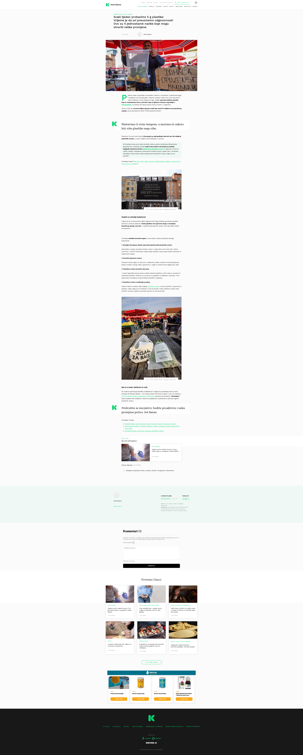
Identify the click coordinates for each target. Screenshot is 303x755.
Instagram (157, 738)
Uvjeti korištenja (137, 726)
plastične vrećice (154, 286)
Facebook (147, 738)
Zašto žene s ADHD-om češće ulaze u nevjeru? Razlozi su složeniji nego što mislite (183, 610)
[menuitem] (196, 2)
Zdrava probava (142, 6)
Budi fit (171, 6)
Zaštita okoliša (127, 14)
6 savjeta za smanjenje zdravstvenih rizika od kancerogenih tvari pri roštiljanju (151, 646)
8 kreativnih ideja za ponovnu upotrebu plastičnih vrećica (144, 431)
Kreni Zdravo (118, 501)
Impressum (149, 2)
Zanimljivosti (118, 14)
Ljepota (165, 6)
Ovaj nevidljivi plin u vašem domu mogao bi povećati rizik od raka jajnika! (150, 610)
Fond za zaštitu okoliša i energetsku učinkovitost (138, 396)
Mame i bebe (179, 6)
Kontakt (156, 2)
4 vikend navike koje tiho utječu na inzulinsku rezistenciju (119, 645)
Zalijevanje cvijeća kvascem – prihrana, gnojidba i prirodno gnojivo (183, 646)
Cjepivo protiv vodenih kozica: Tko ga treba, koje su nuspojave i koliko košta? (120, 610)
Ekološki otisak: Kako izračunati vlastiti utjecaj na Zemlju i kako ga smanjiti (150, 424)
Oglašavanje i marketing (166, 2)
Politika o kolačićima (193, 726)
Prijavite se (151, 566)
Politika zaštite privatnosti (174, 726)
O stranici (142, 2)
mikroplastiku (126, 105)
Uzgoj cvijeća (175, 641)
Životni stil (187, 6)
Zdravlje (151, 6)
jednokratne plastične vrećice (153, 149)
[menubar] (196, 2)
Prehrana (159, 6)
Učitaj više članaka (151, 662)
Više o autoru (117, 506)
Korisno (195, 6)
